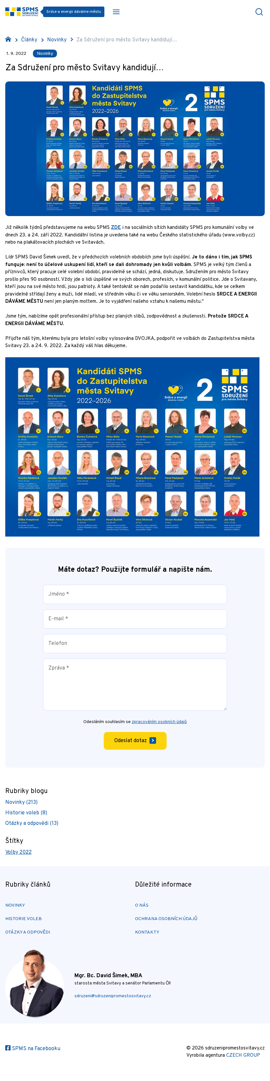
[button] (116, 12)
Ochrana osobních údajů (166, 919)
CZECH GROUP (243, 1055)
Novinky (57, 40)
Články (29, 40)
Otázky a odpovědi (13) (31, 823)
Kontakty (147, 932)
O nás (141, 905)
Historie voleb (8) (26, 813)
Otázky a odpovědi (27, 932)
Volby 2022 (18, 852)
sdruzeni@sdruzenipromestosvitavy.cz (112, 996)
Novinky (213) (21, 802)
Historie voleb (23, 919)
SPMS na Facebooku (35, 1049)
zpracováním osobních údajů (159, 722)
